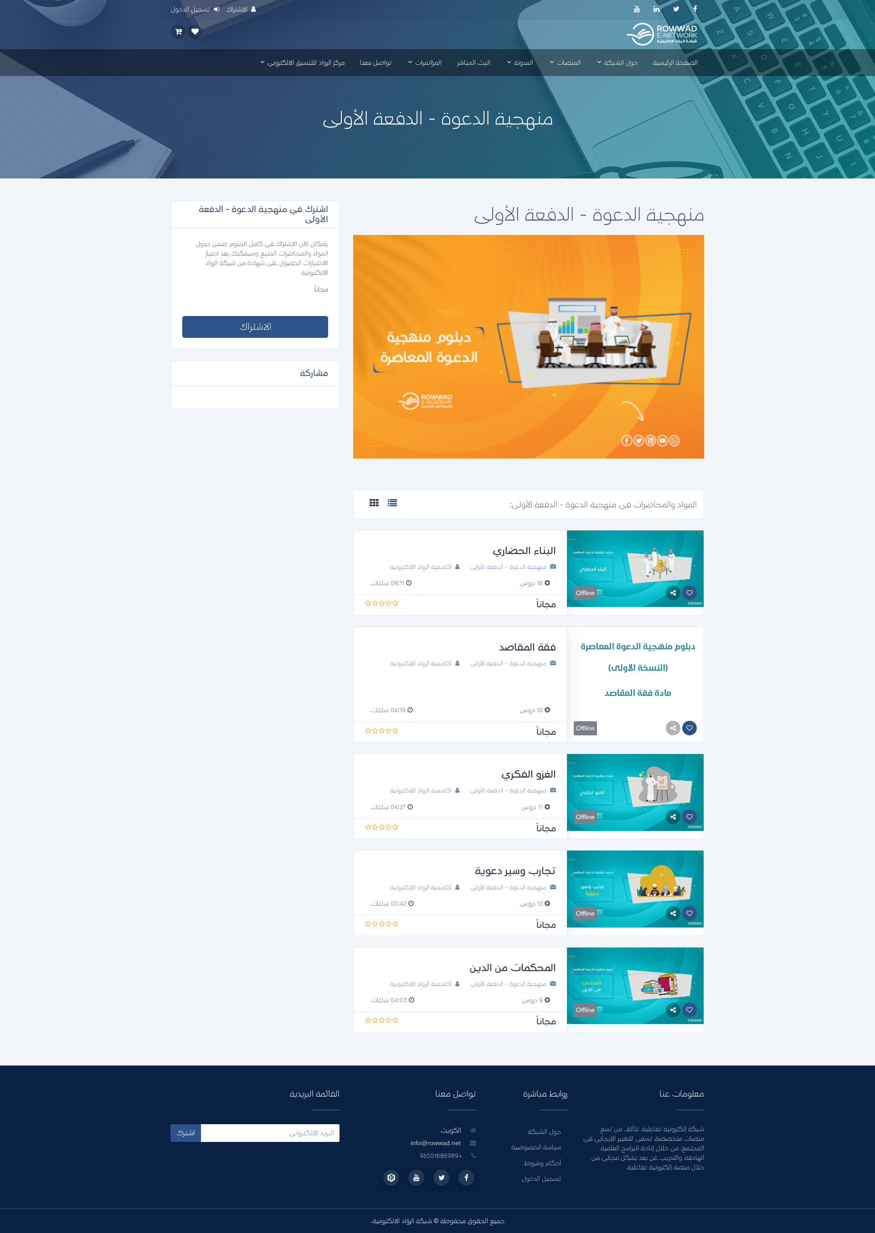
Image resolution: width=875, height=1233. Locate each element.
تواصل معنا (375, 62)
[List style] (392, 504)
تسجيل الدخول (541, 1178)
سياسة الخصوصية (536, 1147)
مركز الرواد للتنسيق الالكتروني (305, 62)
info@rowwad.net (436, 1143)
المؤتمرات (427, 62)
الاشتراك (255, 326)
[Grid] (374, 504)
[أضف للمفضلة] (689, 593)
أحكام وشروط (542, 1163)
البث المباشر (473, 62)
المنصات (568, 62)
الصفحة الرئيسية (675, 62)
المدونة (522, 62)
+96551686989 (442, 1156)
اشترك (185, 1132)
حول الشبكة (620, 62)
